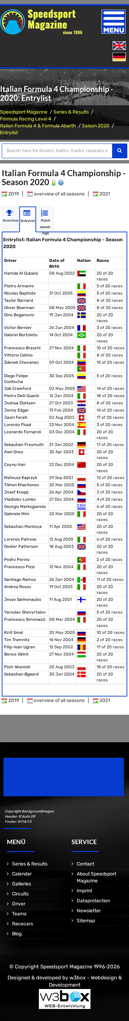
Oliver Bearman (19, 307)
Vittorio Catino (18, 355)
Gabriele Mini (16, 513)
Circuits (20, 894)
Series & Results (71, 112)
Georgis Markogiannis (25, 506)
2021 (104, 194)
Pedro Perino (17, 559)
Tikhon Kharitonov (21, 484)
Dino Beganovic (19, 314)
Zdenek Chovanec (21, 362)
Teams (19, 914)
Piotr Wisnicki (17, 666)
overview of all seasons (59, 194)
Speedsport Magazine (23, 112)
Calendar (22, 874)
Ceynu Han (14, 464)
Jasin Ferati (16, 417)
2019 (13, 194)
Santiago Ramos (20, 579)
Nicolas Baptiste (20, 293)
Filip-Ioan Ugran (19, 647)
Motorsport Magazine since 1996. (42, 782)
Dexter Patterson (21, 546)
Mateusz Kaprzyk (20, 477)
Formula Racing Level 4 (25, 119)
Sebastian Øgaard (21, 674)
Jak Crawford (17, 388)
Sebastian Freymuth (24, 444)
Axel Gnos (13, 451)
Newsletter (89, 911)
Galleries (21, 884)
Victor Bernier (18, 327)
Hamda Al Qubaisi (21, 273)
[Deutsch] (120, 57)
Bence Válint (16, 654)
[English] (120, 46)
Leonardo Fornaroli (22, 431)
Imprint (84, 891)
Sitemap (86, 921)
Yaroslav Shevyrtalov (25, 612)
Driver (18, 904)
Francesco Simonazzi (24, 619)
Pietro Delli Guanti (21, 395)
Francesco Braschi (22, 347)
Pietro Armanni (19, 286)
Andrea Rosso (17, 586)
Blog (17, 934)
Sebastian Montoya (23, 526)
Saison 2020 (95, 126)
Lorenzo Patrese (20, 539)
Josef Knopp (16, 492)
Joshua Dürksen (19, 403)
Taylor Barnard (18, 300)
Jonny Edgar (16, 410)
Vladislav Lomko (20, 499)
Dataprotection (93, 901)
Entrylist (9, 133)
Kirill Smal (13, 632)
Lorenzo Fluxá (17, 424)
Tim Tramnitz (17, 639)
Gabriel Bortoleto (20, 334)
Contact (85, 864)
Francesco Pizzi (19, 566)
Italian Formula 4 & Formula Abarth (38, 126)
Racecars (22, 924)
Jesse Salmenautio (22, 599)
